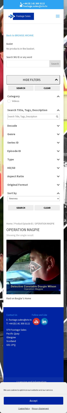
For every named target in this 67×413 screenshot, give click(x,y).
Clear (47, 88)
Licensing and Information (31, 381)
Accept (34, 400)
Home (9, 223)
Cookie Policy (24, 408)
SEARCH (20, 88)
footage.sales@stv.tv (20, 319)
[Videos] (8, 100)
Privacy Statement (40, 408)
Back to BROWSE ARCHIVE (20, 35)
